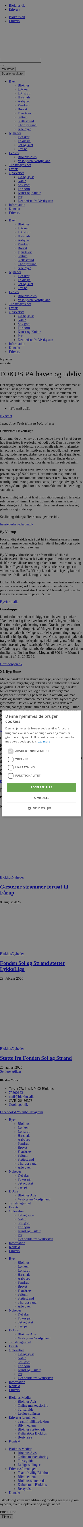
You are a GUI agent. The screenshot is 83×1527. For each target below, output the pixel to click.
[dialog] (41, 763)
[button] (41, 808)
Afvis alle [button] (41, 798)
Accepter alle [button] (41, 787)
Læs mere (43, 741)
